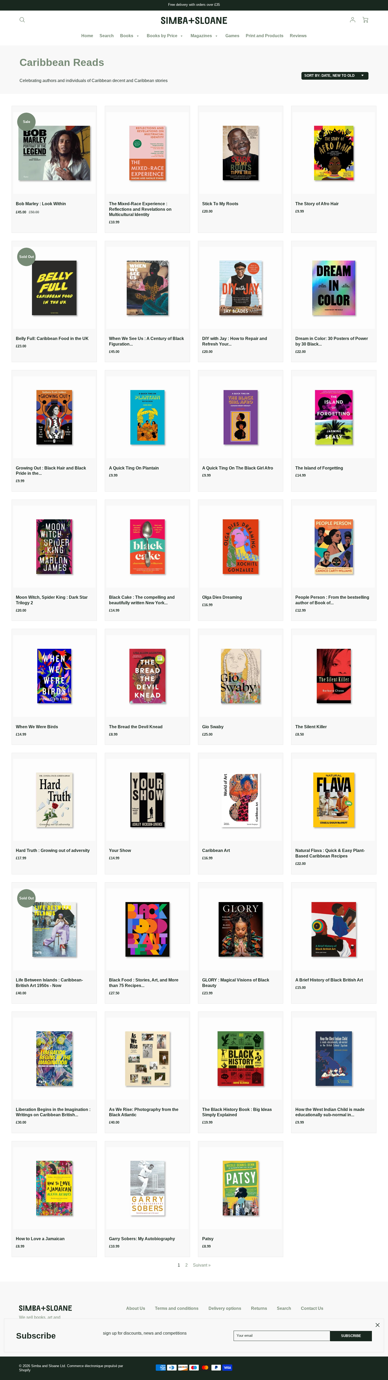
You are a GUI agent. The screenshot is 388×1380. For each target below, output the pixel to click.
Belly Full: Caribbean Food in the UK (52, 338)
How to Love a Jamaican (40, 1239)
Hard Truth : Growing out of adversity (53, 850)
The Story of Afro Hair (317, 204)
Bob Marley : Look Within (41, 204)
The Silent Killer (311, 727)
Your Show (120, 850)
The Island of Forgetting (319, 468)
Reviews (298, 35)
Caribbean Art (216, 850)
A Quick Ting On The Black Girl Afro (237, 468)
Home (87, 35)
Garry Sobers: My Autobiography (142, 1239)
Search (107, 35)
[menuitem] (87, 36)
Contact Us (312, 1308)
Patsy (208, 1239)
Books (127, 35)
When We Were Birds (37, 727)
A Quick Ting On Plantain (134, 468)
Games (232, 35)
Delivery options (225, 1308)
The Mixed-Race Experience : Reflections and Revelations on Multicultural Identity (140, 209)
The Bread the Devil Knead (136, 727)
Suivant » (202, 1265)
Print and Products (264, 35)
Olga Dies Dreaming (222, 597)
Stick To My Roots (220, 204)
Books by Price (162, 35)
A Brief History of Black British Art (329, 980)
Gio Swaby (213, 727)
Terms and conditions (176, 1308)
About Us (135, 1308)
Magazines (202, 35)
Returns (259, 1308)
